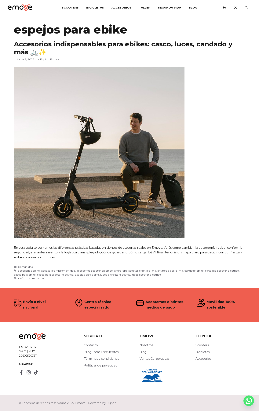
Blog (193, 7)
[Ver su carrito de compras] (224, 7)
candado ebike (194, 270)
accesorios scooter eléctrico (94, 270)
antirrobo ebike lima (170, 270)
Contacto (91, 345)
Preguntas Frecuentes (101, 352)
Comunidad (25, 266)
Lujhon (111, 403)
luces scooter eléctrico (146, 274)
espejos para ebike (87, 274)
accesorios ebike (29, 270)
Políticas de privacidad (101, 365)
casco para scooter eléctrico (55, 274)
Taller (144, 7)
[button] (246, 7)
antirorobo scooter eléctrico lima (135, 270)
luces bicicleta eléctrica (115, 274)
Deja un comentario (31, 278)
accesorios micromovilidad (58, 270)
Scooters (70, 7)
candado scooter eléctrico (222, 270)
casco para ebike (25, 274)
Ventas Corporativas (154, 358)
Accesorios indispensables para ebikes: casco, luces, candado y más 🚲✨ (123, 48)
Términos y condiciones (101, 358)
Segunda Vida (169, 7)
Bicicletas (95, 7)
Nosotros (146, 345)
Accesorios (121, 7)
